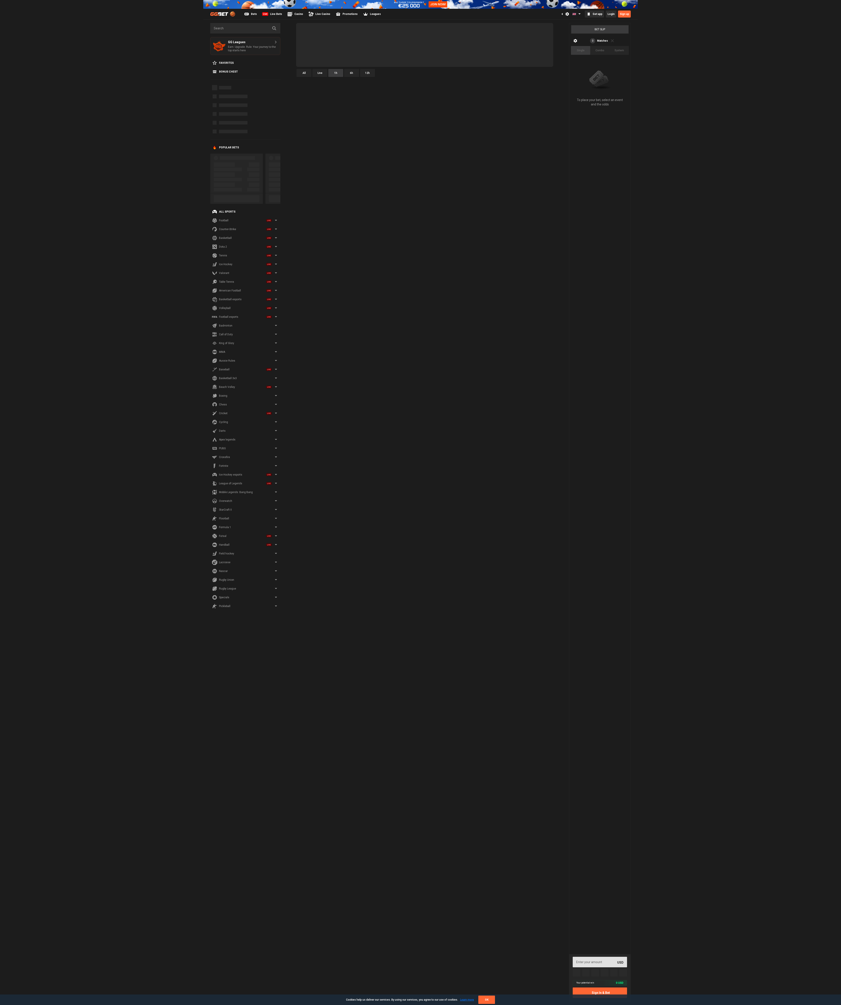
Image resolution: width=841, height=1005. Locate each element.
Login (611, 14)
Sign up (624, 14)
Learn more (467, 999)
